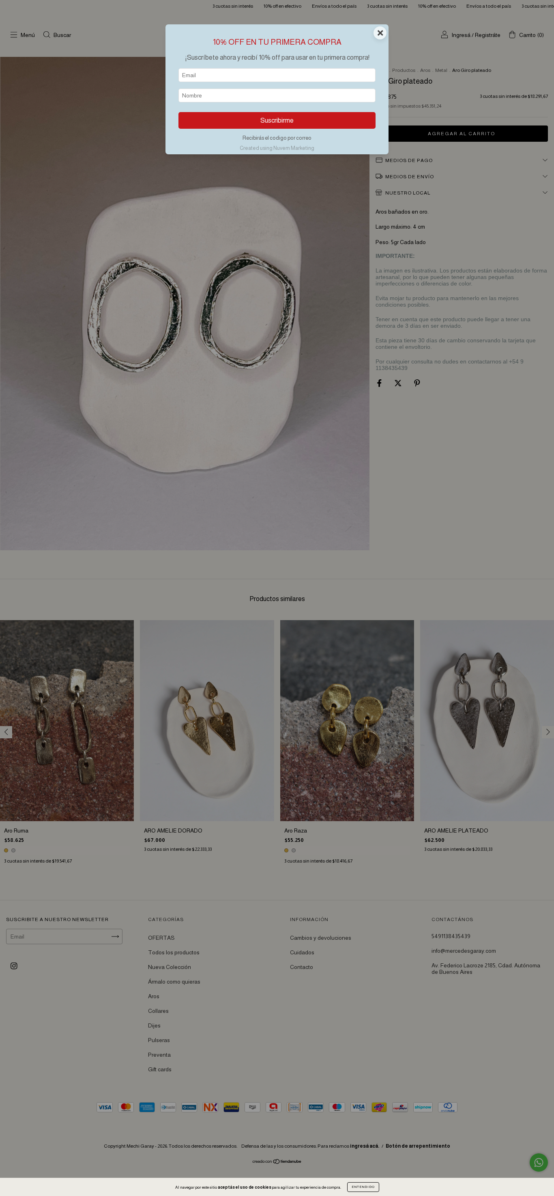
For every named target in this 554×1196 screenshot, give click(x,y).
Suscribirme (277, 120)
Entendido (363, 1187)
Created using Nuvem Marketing (277, 148)
